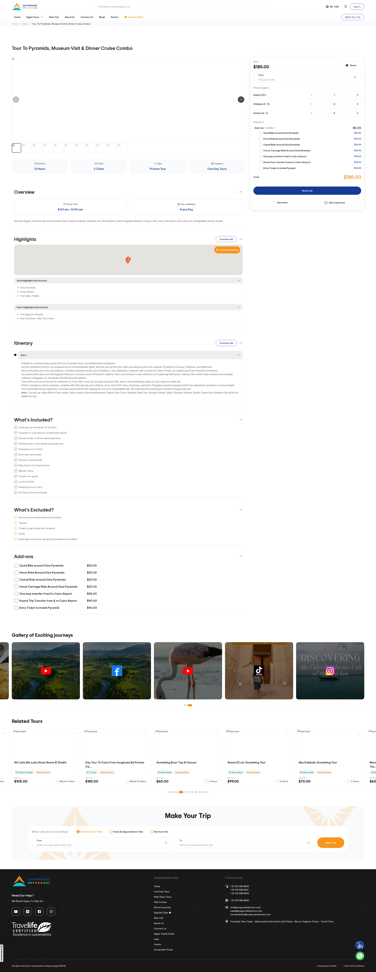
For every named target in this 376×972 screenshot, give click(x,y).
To (180, 840)
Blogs (102, 17)
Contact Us (87, 17)
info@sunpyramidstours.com (245, 907)
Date (260, 75)
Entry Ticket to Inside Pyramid (279, 168)
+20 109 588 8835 (239, 893)
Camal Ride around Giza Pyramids (281, 144)
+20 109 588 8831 (239, 889)
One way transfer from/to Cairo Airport (285, 156)
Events (114, 17)
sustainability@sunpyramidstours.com (250, 914)
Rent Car (54, 17)
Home (17, 17)
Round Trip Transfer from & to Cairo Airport (286, 162)
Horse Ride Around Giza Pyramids (281, 138)
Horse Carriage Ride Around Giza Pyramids (286, 150)
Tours (25, 23)
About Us (70, 17)
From (39, 840)
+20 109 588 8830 (239, 886)
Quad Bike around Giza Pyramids (281, 132)
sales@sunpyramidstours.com (246, 910)
